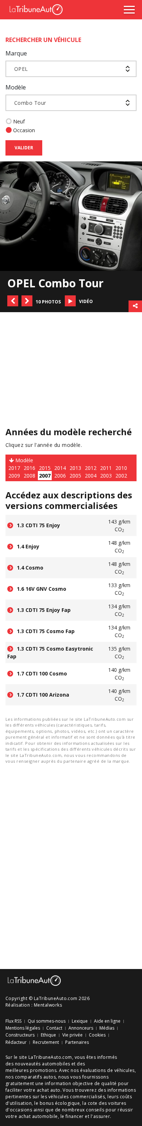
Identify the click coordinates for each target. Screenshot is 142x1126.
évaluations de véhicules (107, 1070)
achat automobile (38, 1116)
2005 (75, 475)
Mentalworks (48, 1005)
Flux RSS (13, 1021)
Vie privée (72, 1035)
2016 (29, 467)
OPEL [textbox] (21, 68)
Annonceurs (80, 1028)
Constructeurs (20, 1035)
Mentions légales (22, 1028)
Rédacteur (16, 1042)
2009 (14, 475)
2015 (45, 467)
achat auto (48, 1090)
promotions (43, 1070)
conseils (95, 1110)
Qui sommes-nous (47, 1021)
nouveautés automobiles (42, 1064)
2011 (106, 467)
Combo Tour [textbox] (30, 102)
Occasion (24, 130)
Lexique (80, 1021)
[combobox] (71, 69)
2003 (106, 475)
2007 (45, 475)
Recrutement (46, 1042)
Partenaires (77, 1042)
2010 (121, 467)
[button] (12, 300)
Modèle (15, 87)
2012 (90, 467)
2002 (121, 475)
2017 (14, 467)
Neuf (19, 121)
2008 (29, 475)
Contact (54, 1028)
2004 (90, 475)
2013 (75, 467)
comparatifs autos (35, 1077)
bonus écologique (60, 1103)
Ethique (48, 1035)
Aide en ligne (107, 1021)
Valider (24, 148)
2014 (60, 467)
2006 (60, 475)
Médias (106, 1028)
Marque (16, 53)
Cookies (97, 1035)
